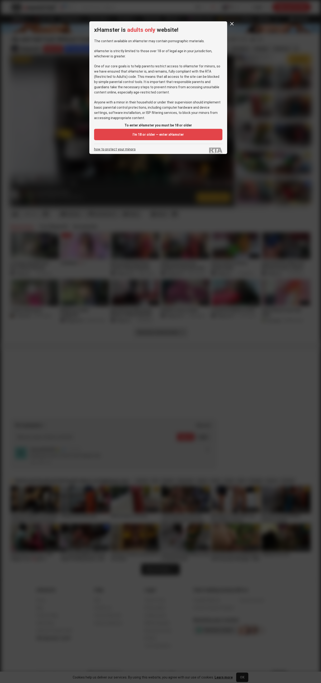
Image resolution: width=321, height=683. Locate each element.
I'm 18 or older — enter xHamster (158, 134)
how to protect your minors (115, 149)
